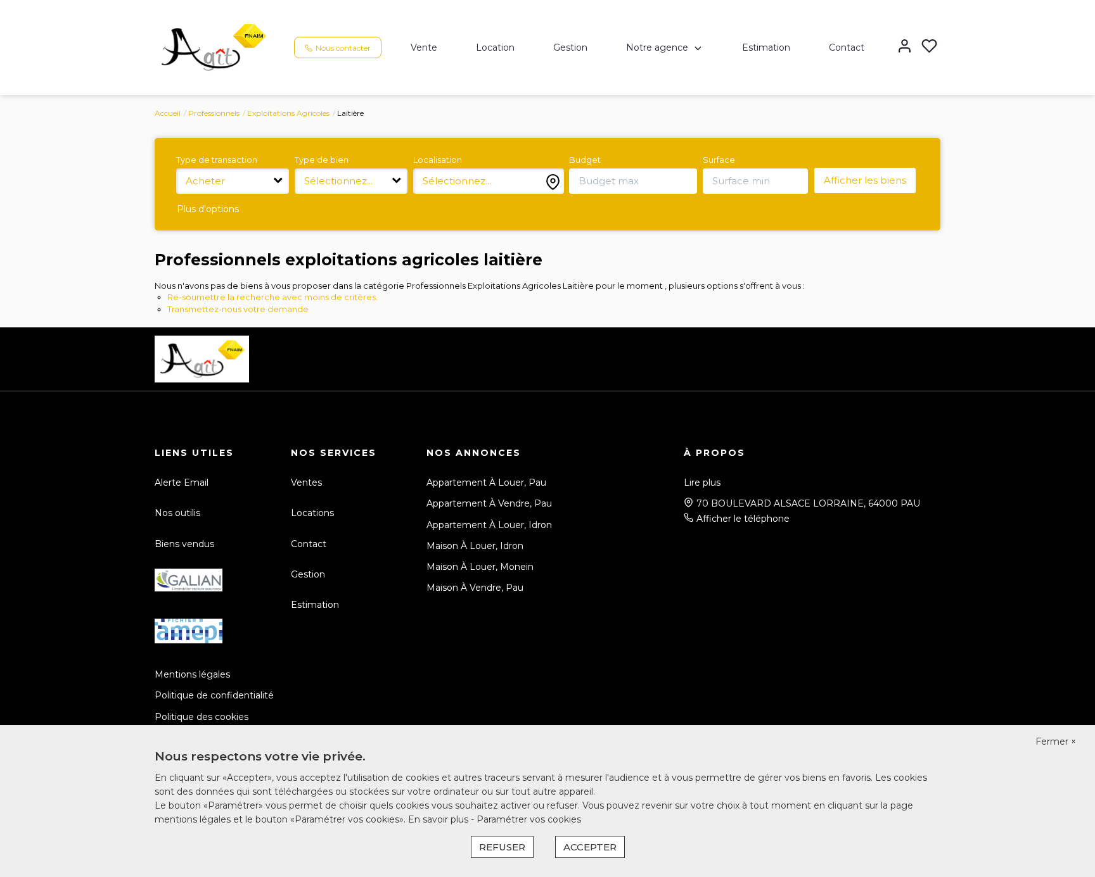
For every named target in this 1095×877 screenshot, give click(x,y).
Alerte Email (181, 482)
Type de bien (322, 160)
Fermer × (1055, 741)
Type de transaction (216, 160)
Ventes (306, 482)
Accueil (168, 113)
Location (495, 47)
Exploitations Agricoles (288, 113)
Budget (585, 160)
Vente (424, 47)
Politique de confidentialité (214, 695)
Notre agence (657, 47)
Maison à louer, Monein (480, 566)
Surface (719, 160)
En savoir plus (439, 819)
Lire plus (702, 482)
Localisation (437, 160)
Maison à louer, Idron (474, 546)
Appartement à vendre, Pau (489, 503)
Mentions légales (192, 674)
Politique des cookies (201, 716)
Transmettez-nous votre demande (238, 309)
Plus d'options (208, 209)
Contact (846, 47)
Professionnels (214, 113)
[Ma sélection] (929, 47)
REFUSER (502, 847)
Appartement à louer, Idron (489, 525)
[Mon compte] (904, 47)
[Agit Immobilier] (213, 47)
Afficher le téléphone (743, 518)
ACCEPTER (590, 847)
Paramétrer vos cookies (529, 819)
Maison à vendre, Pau (474, 587)
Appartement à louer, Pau (486, 482)
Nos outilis (177, 513)
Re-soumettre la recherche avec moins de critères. (272, 297)
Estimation (766, 47)
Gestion (570, 47)
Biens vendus (184, 544)
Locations (312, 513)
